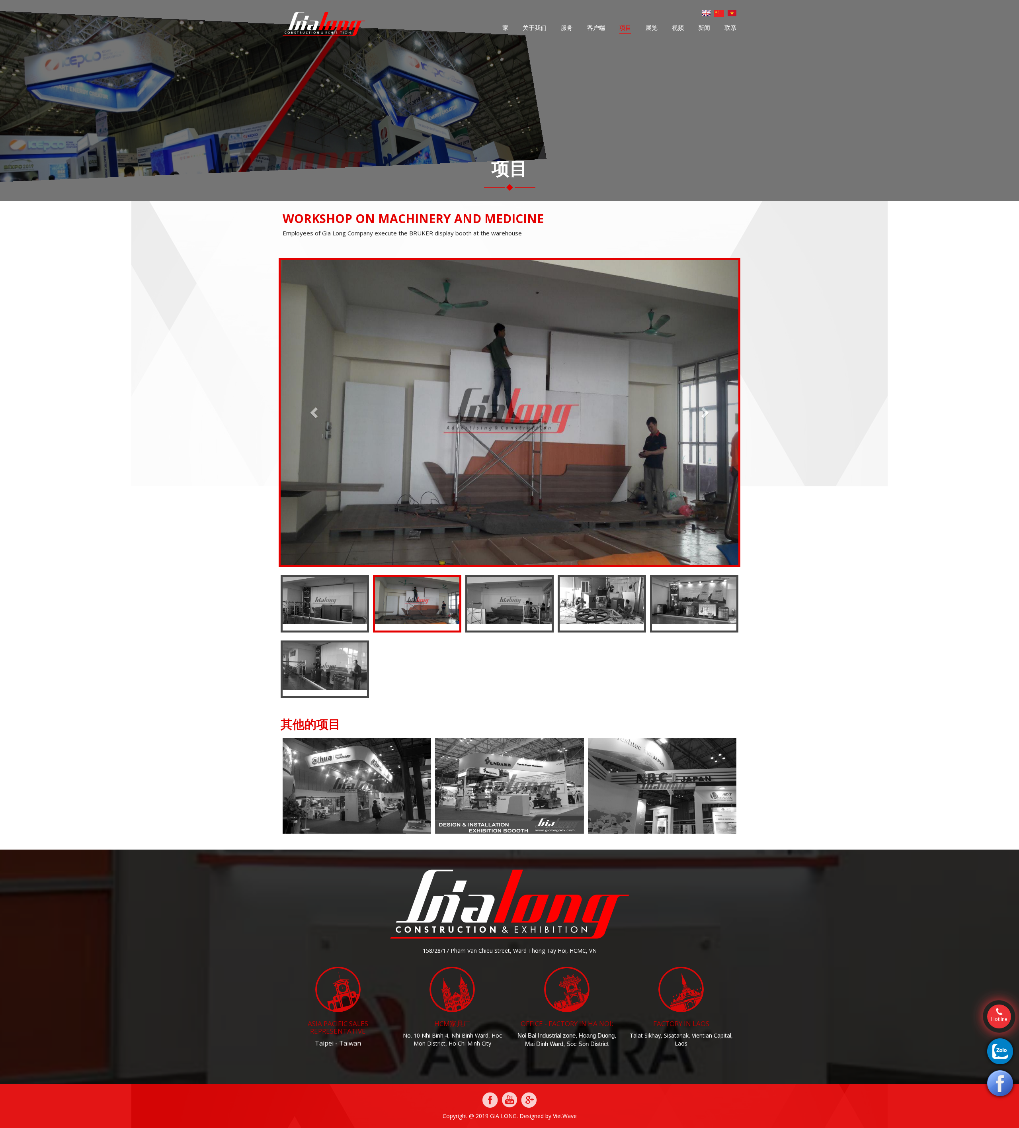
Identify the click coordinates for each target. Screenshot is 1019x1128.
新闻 (704, 27)
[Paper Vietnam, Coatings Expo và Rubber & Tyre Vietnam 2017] (509, 785)
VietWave (565, 1116)
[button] (315, 412)
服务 (567, 27)
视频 (678, 27)
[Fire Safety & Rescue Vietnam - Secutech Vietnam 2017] (357, 785)
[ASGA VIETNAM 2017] (662, 785)
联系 (730, 27)
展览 (652, 27)
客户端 (596, 27)
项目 (625, 27)
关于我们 (535, 27)
